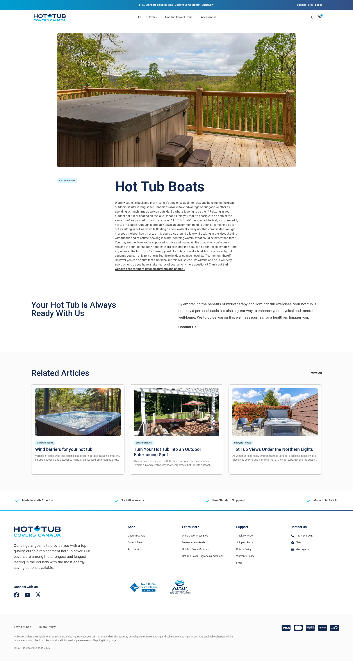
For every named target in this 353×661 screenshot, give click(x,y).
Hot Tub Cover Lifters (178, 17)
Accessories (208, 17)
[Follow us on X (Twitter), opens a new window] (38, 595)
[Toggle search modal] (313, 17)
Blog (310, 4)
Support (301, 4)
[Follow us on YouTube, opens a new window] (27, 595)
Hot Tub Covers (147, 17)
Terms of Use (22, 627)
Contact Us (187, 327)
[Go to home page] (49, 17)
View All (316, 373)
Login (318, 4)
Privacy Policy (47, 627)
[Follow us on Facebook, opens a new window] (16, 595)
